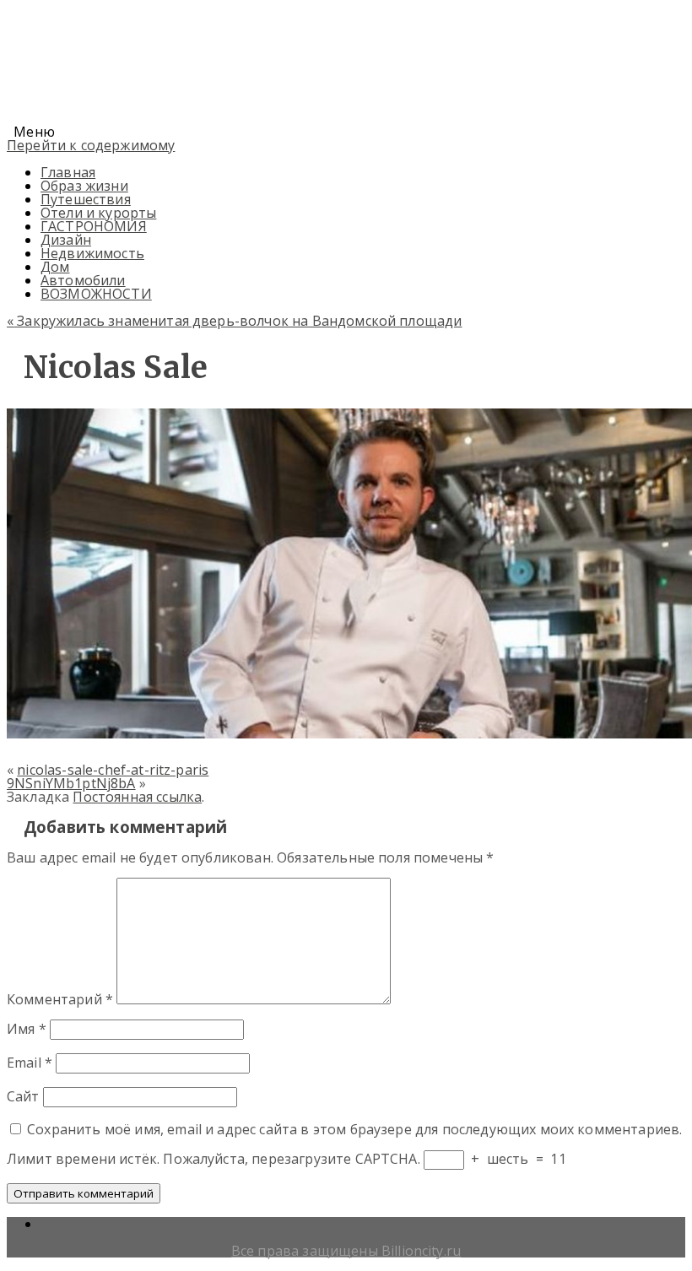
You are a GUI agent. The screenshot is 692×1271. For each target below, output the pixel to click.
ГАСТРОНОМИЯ (94, 226)
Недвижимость (92, 253)
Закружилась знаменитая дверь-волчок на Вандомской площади (234, 320)
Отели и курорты (98, 212)
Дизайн (66, 239)
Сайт (23, 1096)
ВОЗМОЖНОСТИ (96, 293)
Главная (68, 172)
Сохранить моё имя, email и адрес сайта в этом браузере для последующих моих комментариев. (354, 1129)
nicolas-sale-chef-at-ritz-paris (112, 769)
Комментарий (60, 999)
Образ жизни (84, 185)
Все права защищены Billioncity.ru (346, 1250)
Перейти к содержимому (91, 145)
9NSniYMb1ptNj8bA (71, 783)
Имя (26, 1029)
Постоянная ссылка (137, 796)
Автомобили (83, 280)
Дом (55, 266)
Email (29, 1062)
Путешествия (86, 199)
